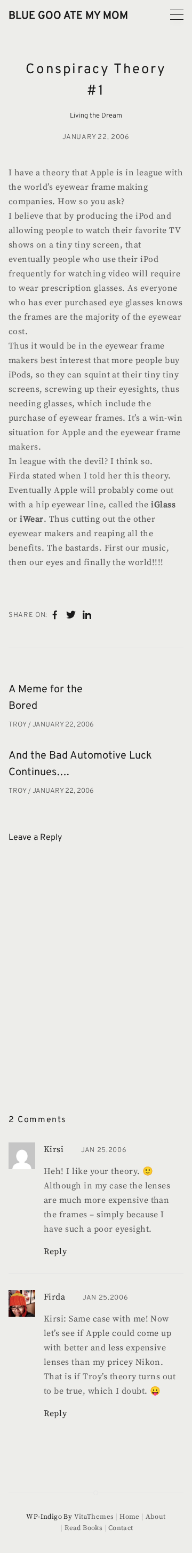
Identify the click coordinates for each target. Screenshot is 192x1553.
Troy (18, 725)
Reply (55, 1251)
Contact (120, 1528)
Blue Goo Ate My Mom (68, 16)
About (156, 1516)
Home (129, 1516)
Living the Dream (96, 116)
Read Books (83, 1528)
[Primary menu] (176, 14)
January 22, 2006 (95, 137)
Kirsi (53, 1149)
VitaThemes (94, 1516)
